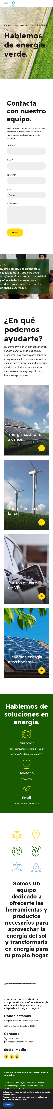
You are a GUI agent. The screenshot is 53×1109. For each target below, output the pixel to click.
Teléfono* (11, 175)
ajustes (23, 1099)
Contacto (9, 1082)
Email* (10, 160)
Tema (9, 189)
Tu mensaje (12, 204)
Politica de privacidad (36, 1082)
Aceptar (8, 1104)
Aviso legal (20, 1082)
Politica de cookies (35, 1086)
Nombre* (11, 145)
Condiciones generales (15, 1086)
